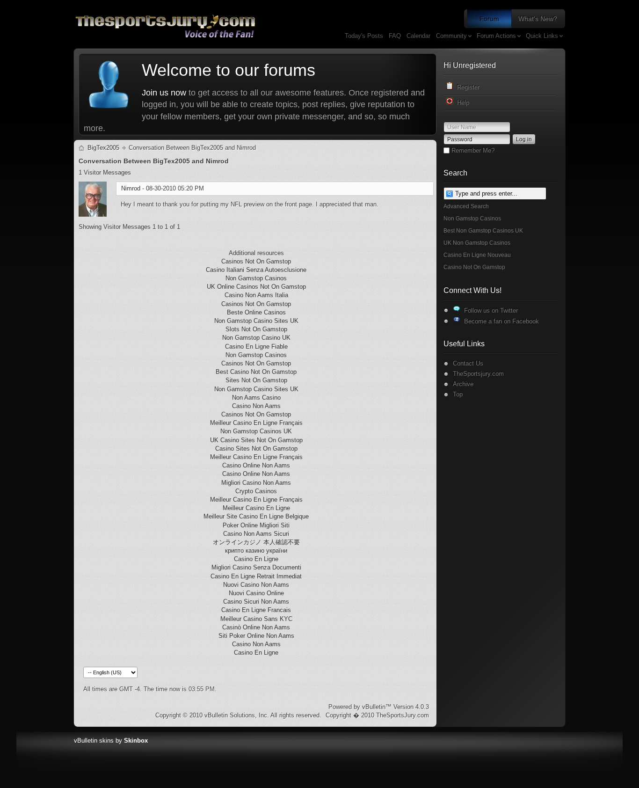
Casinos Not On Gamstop (256, 261)
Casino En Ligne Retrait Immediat (256, 576)
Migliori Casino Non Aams (256, 482)
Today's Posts (364, 35)
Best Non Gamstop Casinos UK (483, 230)
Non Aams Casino (256, 397)
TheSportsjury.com (478, 373)
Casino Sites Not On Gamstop (256, 448)
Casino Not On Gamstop (474, 267)
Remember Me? (472, 150)
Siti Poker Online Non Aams (256, 635)
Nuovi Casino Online (256, 593)
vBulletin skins (94, 740)
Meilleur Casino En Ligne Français (256, 422)
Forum (489, 18)
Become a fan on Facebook (499, 321)
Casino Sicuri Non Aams (256, 601)
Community (451, 35)
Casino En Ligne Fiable (256, 346)
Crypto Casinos (256, 491)
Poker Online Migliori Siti (256, 525)
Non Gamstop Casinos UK (256, 431)
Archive (463, 383)
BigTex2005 (103, 147)
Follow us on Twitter (489, 310)
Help (461, 102)
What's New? (537, 18)
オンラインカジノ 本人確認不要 (256, 542)
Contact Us (468, 363)
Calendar (418, 35)
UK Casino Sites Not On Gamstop (256, 440)
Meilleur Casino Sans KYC (256, 618)
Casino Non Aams (256, 405)
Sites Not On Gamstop (256, 380)
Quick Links (542, 35)
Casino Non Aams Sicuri (256, 533)
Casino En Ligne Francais (256, 609)
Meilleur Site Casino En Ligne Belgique (256, 516)
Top (458, 394)
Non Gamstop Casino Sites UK (256, 320)
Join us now (164, 92)
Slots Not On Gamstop (256, 329)
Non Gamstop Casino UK (256, 337)
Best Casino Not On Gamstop (256, 371)
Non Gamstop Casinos (472, 218)
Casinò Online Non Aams (256, 627)
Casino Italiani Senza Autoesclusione (256, 269)
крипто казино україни (256, 550)
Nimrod (130, 188)
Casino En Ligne (256, 558)
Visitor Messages (105, 172)
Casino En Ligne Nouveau (477, 255)
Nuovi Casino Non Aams (256, 584)
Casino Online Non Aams (256, 465)
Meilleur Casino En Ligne (256, 507)
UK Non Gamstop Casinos (476, 243)
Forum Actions (496, 35)
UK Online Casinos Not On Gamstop (256, 286)
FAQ (395, 35)
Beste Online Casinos (256, 312)
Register (466, 87)
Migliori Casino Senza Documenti (256, 567)
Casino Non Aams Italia (256, 295)
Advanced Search (466, 206)
